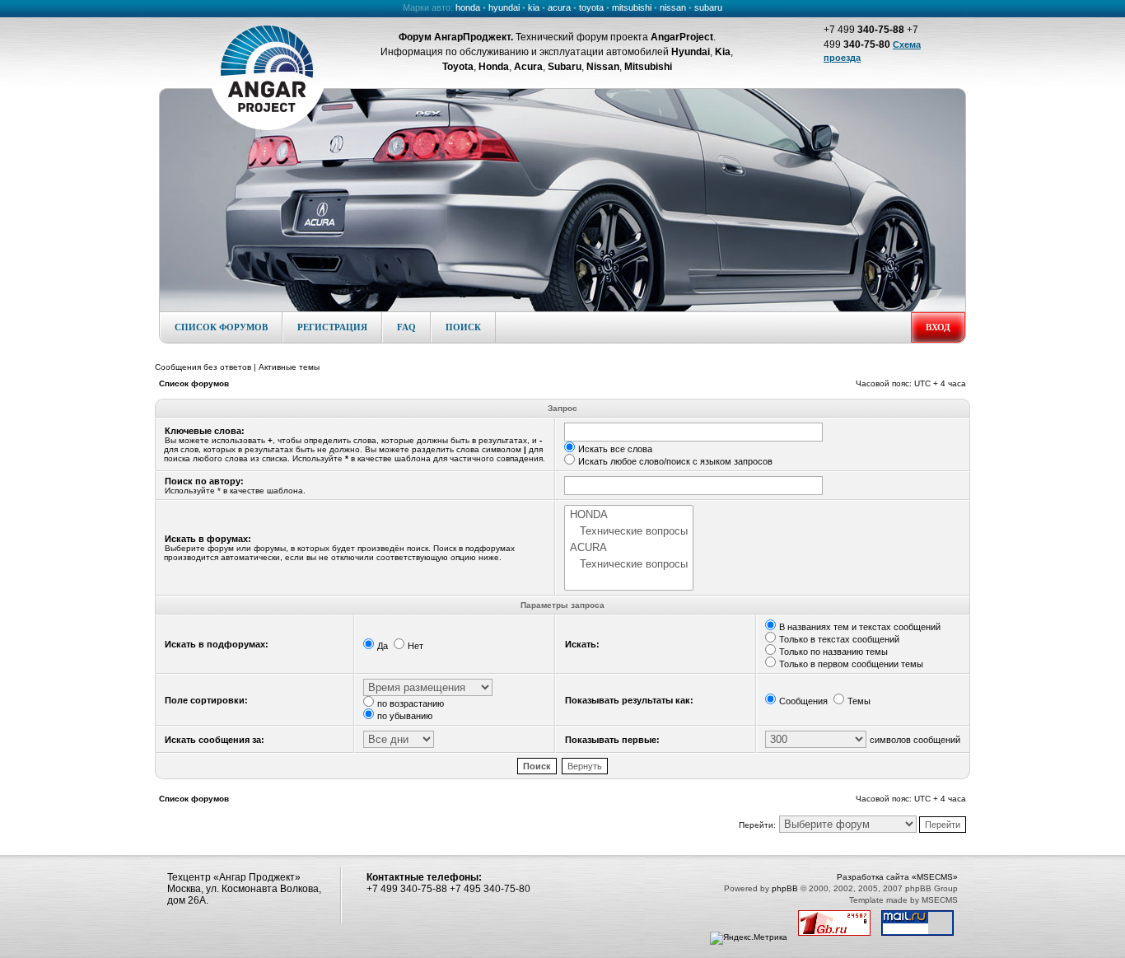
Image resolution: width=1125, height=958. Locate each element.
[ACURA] (629, 548)
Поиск (463, 327)
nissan (673, 7)
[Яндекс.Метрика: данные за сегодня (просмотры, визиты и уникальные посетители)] (748, 938)
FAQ (406, 327)
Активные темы (289, 367)
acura (559, 7)
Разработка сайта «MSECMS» (897, 876)
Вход (938, 327)
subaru (708, 7)
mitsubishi (631, 7)
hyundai (504, 7)
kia (533, 7)
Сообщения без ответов (203, 367)
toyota (591, 7)
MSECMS (940, 899)
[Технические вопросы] (629, 531)
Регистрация (332, 327)
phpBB (785, 888)
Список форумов (221, 327)
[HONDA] (629, 515)
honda (467, 7)
